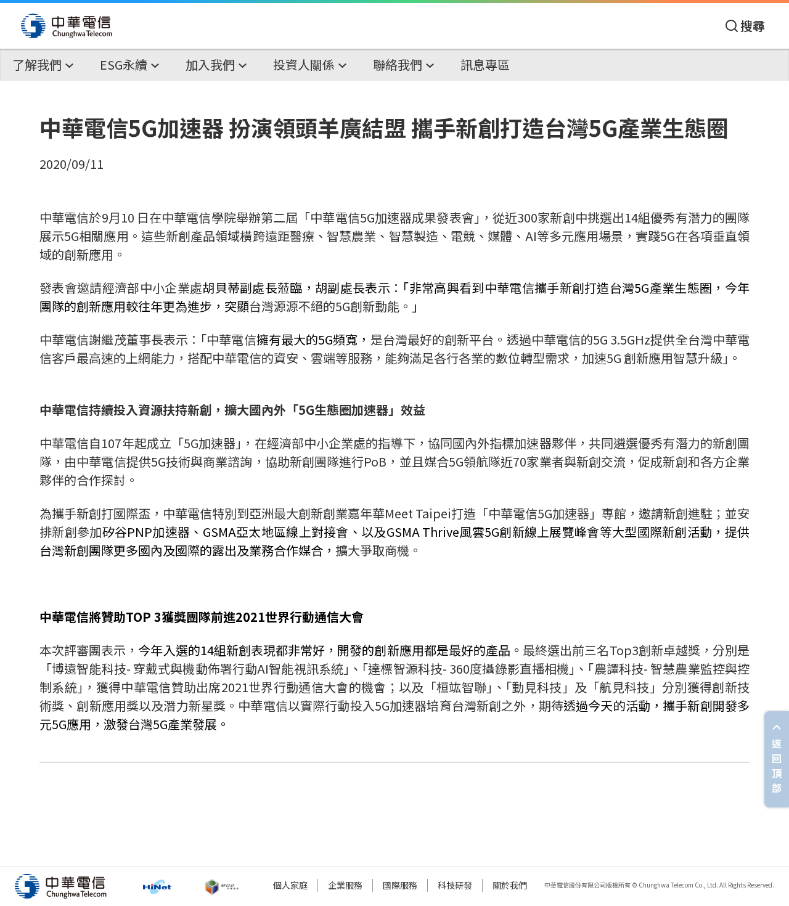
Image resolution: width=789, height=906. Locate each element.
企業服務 (345, 885)
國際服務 (400, 885)
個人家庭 (290, 885)
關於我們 (510, 885)
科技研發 (455, 885)
